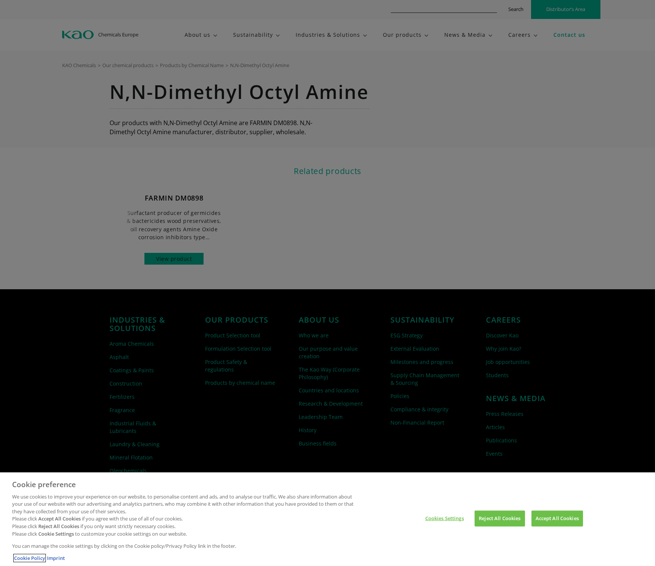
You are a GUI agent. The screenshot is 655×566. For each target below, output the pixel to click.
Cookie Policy (29, 558)
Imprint (56, 558)
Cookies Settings (444, 518)
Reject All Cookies (499, 518)
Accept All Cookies (557, 518)
